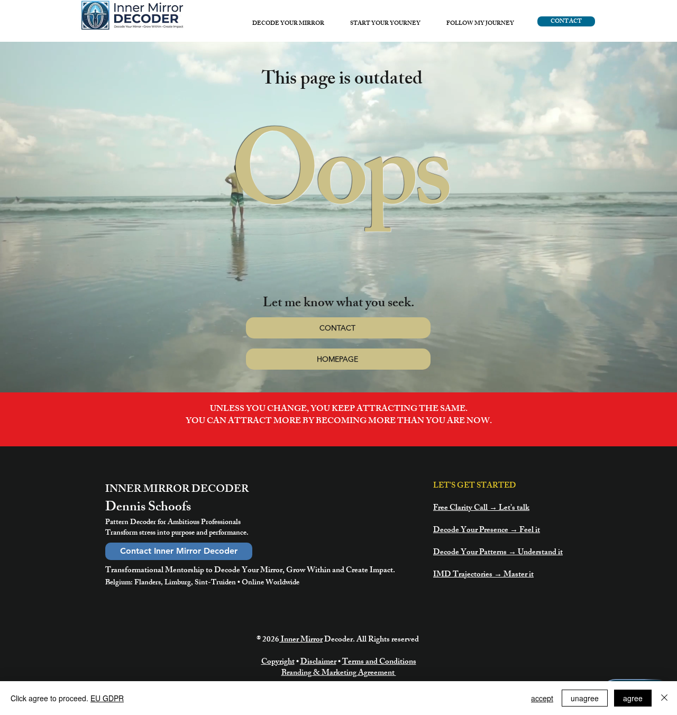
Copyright (278, 662)
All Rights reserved (388, 640)
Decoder (338, 640)
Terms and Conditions (379, 662)
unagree (585, 698)
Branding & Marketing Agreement (338, 673)
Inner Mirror (301, 640)
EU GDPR (107, 698)
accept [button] (542, 698)
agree (633, 698)
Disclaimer (318, 662)
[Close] (664, 698)
